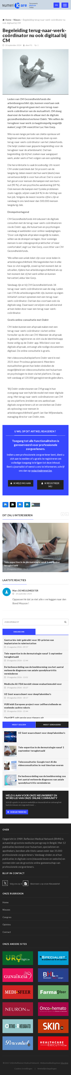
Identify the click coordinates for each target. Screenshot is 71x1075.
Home (8, 19)
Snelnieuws (19, 632)
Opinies (6, 924)
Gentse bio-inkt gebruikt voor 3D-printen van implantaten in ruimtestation (29, 642)
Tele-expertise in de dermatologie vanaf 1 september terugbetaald (32, 564)
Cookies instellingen (23, 1068)
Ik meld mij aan (22, 483)
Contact (6, 932)
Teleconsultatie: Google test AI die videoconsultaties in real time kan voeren (40, 764)
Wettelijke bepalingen (47, 1068)
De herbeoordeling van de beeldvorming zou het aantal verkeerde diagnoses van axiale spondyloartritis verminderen (34, 670)
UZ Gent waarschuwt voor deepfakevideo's (27, 694)
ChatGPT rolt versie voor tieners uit (24, 717)
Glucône (64, 1063)
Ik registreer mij (51, 485)
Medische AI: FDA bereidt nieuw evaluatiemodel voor (33, 684)
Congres (6, 917)
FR (56, 5)
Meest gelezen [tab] (19, 725)
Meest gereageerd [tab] (52, 725)
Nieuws (17, 19)
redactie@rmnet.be (41, 470)
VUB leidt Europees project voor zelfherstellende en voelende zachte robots (32, 706)
